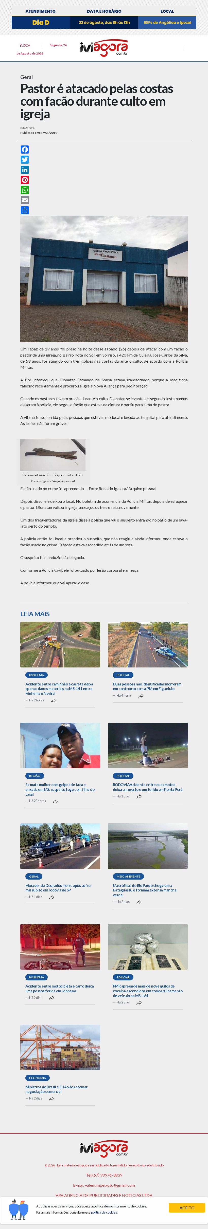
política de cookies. (104, 1212)
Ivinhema (36, 675)
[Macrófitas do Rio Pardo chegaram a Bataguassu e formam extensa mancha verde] (148, 846)
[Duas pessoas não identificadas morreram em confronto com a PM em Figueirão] (148, 644)
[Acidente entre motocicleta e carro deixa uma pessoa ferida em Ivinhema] (60, 947)
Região (34, 776)
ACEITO (187, 1207)
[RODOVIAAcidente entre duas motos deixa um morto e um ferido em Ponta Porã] (148, 745)
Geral (34, 876)
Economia (37, 1078)
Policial (123, 675)
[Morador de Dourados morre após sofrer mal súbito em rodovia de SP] (60, 846)
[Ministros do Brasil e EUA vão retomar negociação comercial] (60, 1047)
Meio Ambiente (128, 876)
